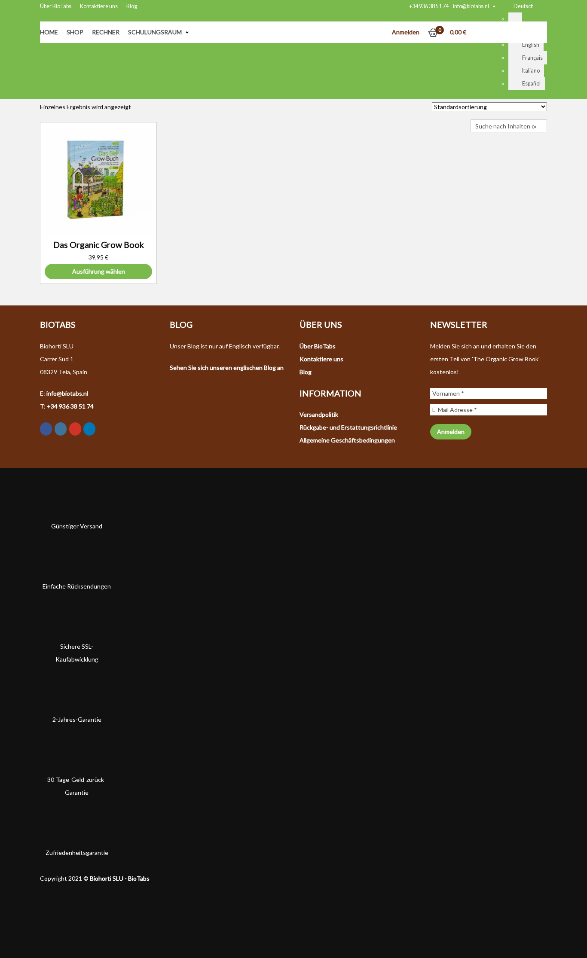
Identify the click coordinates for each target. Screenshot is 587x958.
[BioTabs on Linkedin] (89, 429)
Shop (75, 32)
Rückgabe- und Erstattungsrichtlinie (348, 427)
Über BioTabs (55, 6)
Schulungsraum (155, 32)
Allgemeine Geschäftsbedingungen (347, 440)
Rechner (105, 32)
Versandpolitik (319, 414)
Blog (131, 6)
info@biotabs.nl (471, 6)
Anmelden (405, 32)
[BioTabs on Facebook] (46, 429)
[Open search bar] (475, 113)
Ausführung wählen (98, 271)
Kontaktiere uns (99, 6)
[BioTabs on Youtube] (75, 429)
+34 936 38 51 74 (429, 6)
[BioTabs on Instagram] (61, 429)
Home (49, 32)
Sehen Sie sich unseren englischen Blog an (227, 367)
